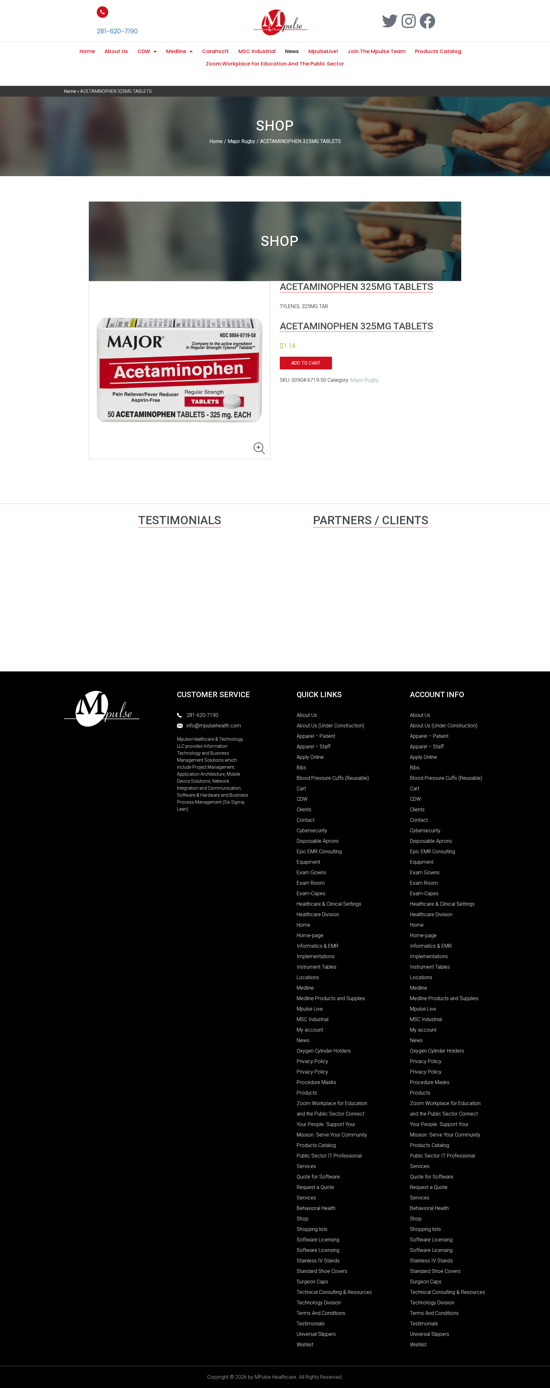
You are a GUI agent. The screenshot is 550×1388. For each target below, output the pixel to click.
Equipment (308, 862)
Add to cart (306, 363)
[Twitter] (390, 21)
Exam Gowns (311, 872)
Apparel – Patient (316, 736)
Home (87, 51)
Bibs (301, 768)
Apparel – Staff (313, 747)
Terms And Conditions (321, 1313)
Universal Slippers (316, 1334)
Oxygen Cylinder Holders (324, 1051)
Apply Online (310, 757)
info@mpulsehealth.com (214, 726)
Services (306, 1198)
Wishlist (305, 1345)
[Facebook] (427, 21)
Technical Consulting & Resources (334, 1292)
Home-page (310, 935)
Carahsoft (215, 51)
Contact (305, 820)
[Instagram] (409, 21)
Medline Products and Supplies (331, 998)
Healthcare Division (318, 914)
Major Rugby (241, 141)
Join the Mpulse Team (376, 51)
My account (310, 1030)
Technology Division (319, 1303)
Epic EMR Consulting (319, 852)
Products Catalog (438, 51)
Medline (176, 51)
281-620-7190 (117, 31)
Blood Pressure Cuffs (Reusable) (333, 778)
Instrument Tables (316, 967)
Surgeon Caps (312, 1282)
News (292, 51)
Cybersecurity (312, 831)
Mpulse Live (310, 1009)
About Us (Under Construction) (330, 726)
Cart (301, 789)
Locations (308, 977)
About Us (116, 51)
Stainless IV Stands (318, 1261)
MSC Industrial (257, 51)
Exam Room (311, 883)
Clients (304, 810)
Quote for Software (318, 1177)
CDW (144, 51)
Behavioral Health (316, 1208)
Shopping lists (312, 1229)
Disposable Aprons (318, 841)
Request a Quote (315, 1187)
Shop (302, 1219)
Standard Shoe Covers (322, 1271)
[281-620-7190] (102, 12)
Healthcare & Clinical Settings (329, 904)
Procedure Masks (316, 1082)
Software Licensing (318, 1240)
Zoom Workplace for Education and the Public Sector (275, 63)
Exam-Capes (311, 893)
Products (307, 1093)
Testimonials (311, 1324)
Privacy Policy (312, 1061)
